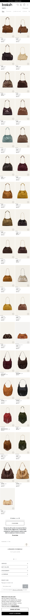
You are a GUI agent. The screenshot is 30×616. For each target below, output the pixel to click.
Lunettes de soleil (17, 11)
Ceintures (25, 11)
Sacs (3, 11)
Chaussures (8, 11)
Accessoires (4, 541)
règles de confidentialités (18, 589)
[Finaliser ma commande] (24, 4)
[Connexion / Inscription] (21, 5)
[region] (15, 604)
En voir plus (15, 535)
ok (25, 586)
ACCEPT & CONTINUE (15, 613)
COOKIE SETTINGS (15, 609)
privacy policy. (15, 606)
